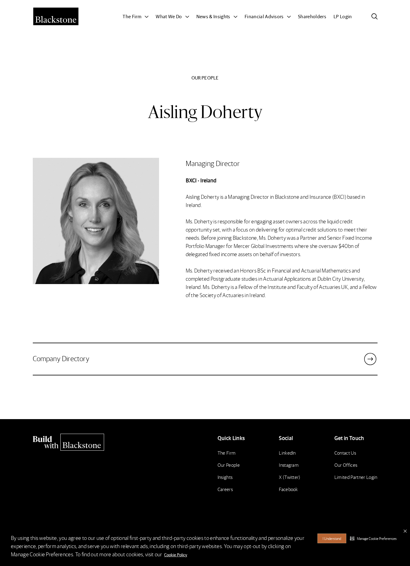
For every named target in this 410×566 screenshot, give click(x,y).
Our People (229, 465)
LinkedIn (287, 452)
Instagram (289, 465)
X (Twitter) (289, 477)
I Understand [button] (332, 538)
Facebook (288, 489)
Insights (225, 477)
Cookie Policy (175, 554)
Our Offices (345, 465)
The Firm (227, 452)
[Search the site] (374, 16)
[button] (373, 538)
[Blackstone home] (74, 442)
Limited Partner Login (356, 477)
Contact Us (345, 452)
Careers (225, 489)
